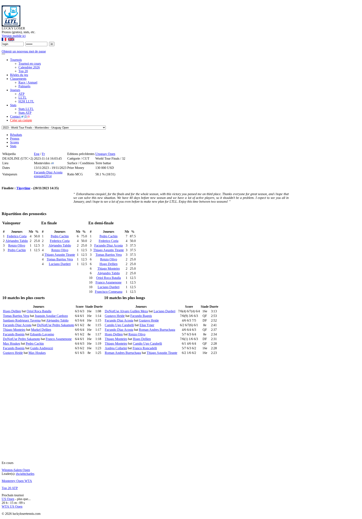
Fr (43, 154)
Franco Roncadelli (145, 348)
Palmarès (24, 86)
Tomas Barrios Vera (60, 259)
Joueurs (15, 90)
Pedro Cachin (17, 250)
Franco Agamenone (109, 282)
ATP (21, 94)
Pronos (14, 138)
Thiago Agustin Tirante (59, 254)
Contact (15, 116)
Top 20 (23, 71)
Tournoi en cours (29, 63)
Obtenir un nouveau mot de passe (24, 51)
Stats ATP (24, 112)
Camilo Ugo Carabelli (119, 325)
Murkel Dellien (41, 329)
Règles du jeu (19, 75)
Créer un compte (21, 120)
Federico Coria (17, 236)
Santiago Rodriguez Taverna (22, 320)
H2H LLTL (26, 101)
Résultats (16, 135)
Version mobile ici (14, 36)
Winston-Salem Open (16, 470)
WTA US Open (12, 506)
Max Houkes (11, 343)
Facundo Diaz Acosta (48, 172)
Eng (36, 154)
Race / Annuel (27, 82)
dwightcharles (25, 474)
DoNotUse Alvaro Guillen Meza (126, 311)
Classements (18, 78)
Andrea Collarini (116, 348)
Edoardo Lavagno (42, 334)
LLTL (22, 97)
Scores (14, 142)
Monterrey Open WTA (17, 481)
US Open (8, 499)
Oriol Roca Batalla (108, 278)
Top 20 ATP (10, 488)
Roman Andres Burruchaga (157, 329)
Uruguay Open (105, 154)
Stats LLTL (26, 109)
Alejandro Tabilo (16, 241)
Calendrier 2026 (29, 67)
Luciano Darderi (60, 264)
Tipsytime (23, 188)
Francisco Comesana (108, 291)
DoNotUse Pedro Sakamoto (55, 325)
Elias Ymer (147, 325)
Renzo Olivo (16, 245)
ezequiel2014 (43, 176)
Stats (13, 105)
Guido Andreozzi (41, 348)
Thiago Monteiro (108, 268)
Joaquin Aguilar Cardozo (51, 316)
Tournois (16, 60)
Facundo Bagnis (14, 334)
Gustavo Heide (13, 353)
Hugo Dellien (109, 264)
